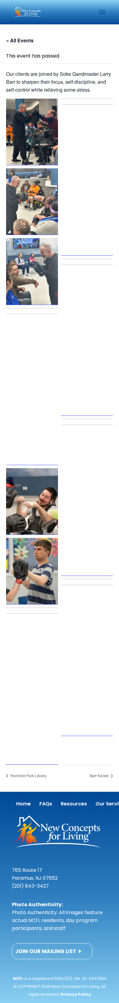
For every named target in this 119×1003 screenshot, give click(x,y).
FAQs (45, 803)
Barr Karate (100, 775)
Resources (74, 803)
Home (23, 803)
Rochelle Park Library (27, 775)
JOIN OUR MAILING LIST (45, 951)
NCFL (18, 978)
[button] (32, 132)
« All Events (20, 40)
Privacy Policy (75, 994)
